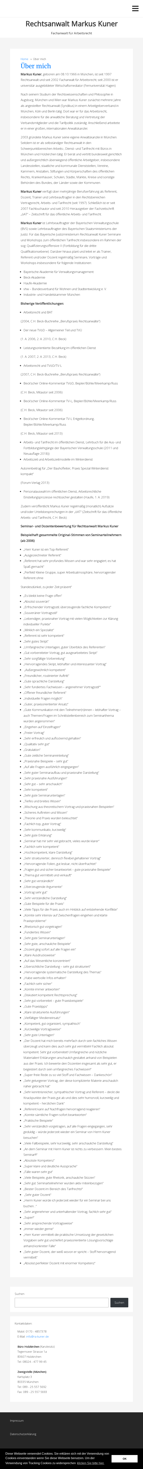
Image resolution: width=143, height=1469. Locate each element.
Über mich (36, 66)
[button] (106, 1463)
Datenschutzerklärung (23, 1434)
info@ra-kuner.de (37, 1336)
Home (24, 59)
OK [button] (125, 1458)
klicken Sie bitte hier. (90, 1463)
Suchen (19, 1294)
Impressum (17, 1420)
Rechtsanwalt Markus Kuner (72, 23)
